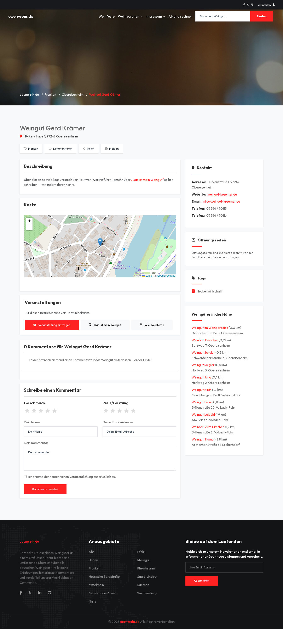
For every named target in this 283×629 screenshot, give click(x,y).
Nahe (92, 601)
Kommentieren (63, 148)
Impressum (154, 16)
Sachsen (143, 585)
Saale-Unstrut (147, 576)
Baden (93, 560)
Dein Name (32, 422)
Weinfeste (107, 16)
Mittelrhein (96, 585)
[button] (100, 242)
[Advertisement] (141, 58)
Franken (50, 94)
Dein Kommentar (36, 443)
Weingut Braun (202, 402)
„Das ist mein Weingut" (147, 180)
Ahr (91, 552)
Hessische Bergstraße (104, 576)
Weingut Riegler (203, 365)
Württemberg (147, 593)
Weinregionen (128, 16)
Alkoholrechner (180, 16)
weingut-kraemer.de (222, 194)
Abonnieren (201, 580)
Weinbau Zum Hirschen (208, 427)
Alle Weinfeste (154, 325)
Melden (114, 148)
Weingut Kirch (202, 390)
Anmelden (264, 4)
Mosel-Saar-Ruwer (102, 593)
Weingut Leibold (203, 414)
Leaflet (149, 275)
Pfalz (141, 552)
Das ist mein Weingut (107, 325)
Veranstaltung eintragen (54, 325)
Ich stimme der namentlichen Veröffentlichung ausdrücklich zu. (72, 477)
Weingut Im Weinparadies (210, 328)
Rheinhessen (146, 568)
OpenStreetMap (166, 275)
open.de (20, 16)
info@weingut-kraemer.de (221, 201)
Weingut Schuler (203, 352)
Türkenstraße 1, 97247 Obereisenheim (51, 136)
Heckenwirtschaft (209, 291)
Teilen (90, 148)
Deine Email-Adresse (118, 422)
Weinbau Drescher (205, 340)
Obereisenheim (72, 94)
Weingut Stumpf (203, 439)
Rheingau (143, 560)
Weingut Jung (202, 377)
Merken (33, 148)
